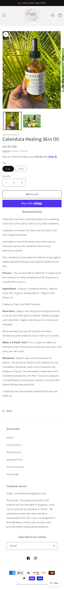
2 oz (8, 168)
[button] (4, 15)
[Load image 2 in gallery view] (32, 121)
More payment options (32, 211)
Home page (13, 474)
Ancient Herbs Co (27, 584)
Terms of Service (15, 466)
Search (10, 437)
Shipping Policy (15, 459)
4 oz (21, 168)
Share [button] (9, 410)
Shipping (5, 151)
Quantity (6, 176)
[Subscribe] (53, 546)
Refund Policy (14, 452)
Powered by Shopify (41, 584)
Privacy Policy (14, 444)
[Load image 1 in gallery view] (12, 121)
